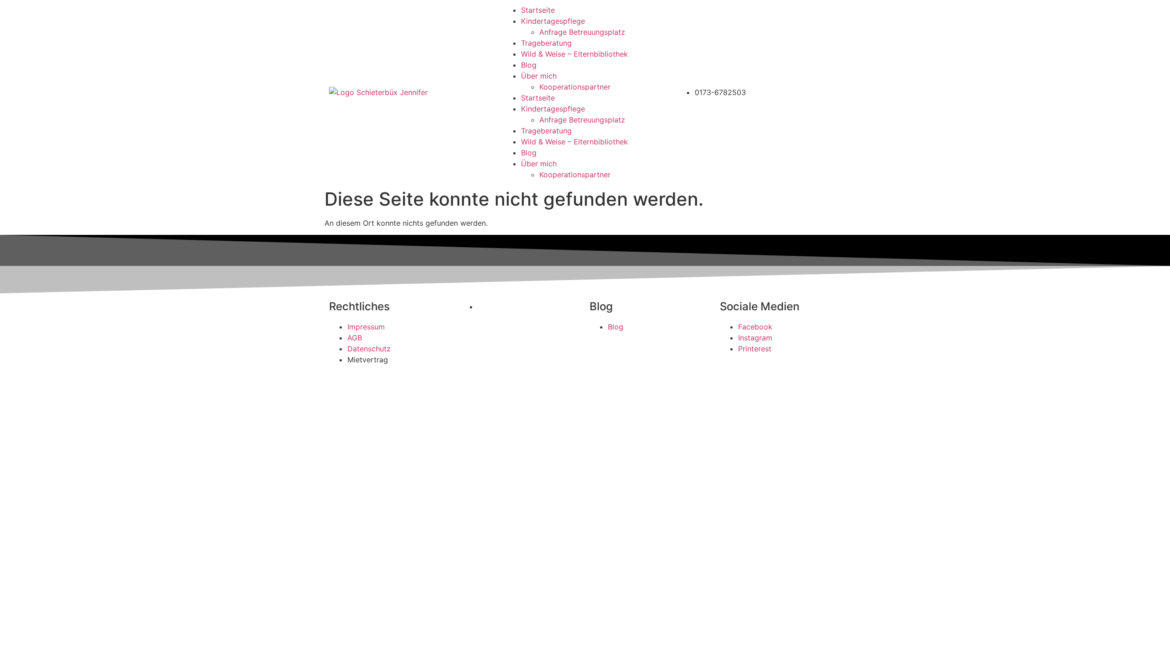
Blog (529, 64)
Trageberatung (546, 43)
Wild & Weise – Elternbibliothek (574, 53)
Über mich (539, 75)
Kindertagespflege (553, 21)
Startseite (538, 10)
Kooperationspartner (575, 86)
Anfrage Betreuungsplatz (582, 32)
